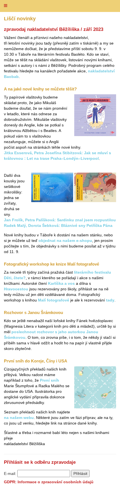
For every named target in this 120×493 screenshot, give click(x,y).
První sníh (49, 380)
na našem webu (19, 417)
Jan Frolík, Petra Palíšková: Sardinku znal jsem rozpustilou (60, 220)
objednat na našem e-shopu (65, 240)
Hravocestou (16, 289)
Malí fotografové (53, 300)
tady (110, 300)
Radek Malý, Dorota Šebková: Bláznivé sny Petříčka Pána (58, 225)
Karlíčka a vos (61, 283)
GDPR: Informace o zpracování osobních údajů (48, 482)
